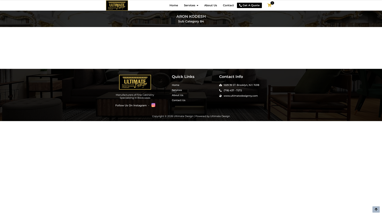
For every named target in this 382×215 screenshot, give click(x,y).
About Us (210, 5)
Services (189, 5)
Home (174, 5)
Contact (228, 5)
